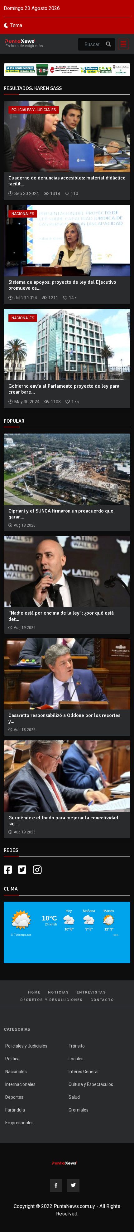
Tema (16, 25)
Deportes (14, 1097)
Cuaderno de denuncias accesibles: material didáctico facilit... (67, 181)
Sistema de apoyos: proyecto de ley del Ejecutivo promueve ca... (62, 285)
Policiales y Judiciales (34, 110)
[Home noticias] (64, 1162)
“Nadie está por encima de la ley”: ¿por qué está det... (61, 616)
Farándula (15, 1109)
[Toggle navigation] (121, 44)
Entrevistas (91, 992)
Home (34, 992)
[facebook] (8, 869)
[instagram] (38, 869)
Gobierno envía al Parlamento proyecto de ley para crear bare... (63, 389)
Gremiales (79, 1109)
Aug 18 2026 (25, 525)
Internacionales (20, 1084)
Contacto (102, 1000)
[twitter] (22, 869)
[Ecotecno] (67, 69)
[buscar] (108, 44)
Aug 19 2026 (25, 628)
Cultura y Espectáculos (91, 1084)
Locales (76, 1058)
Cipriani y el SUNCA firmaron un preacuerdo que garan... (60, 514)
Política (12, 1058)
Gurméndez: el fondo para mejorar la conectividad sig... (63, 821)
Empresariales (19, 1122)
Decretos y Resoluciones (51, 1000)
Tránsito (77, 1045)
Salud (74, 1097)
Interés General (83, 1071)
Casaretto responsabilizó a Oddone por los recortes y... (64, 718)
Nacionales (23, 214)
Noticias (58, 992)
